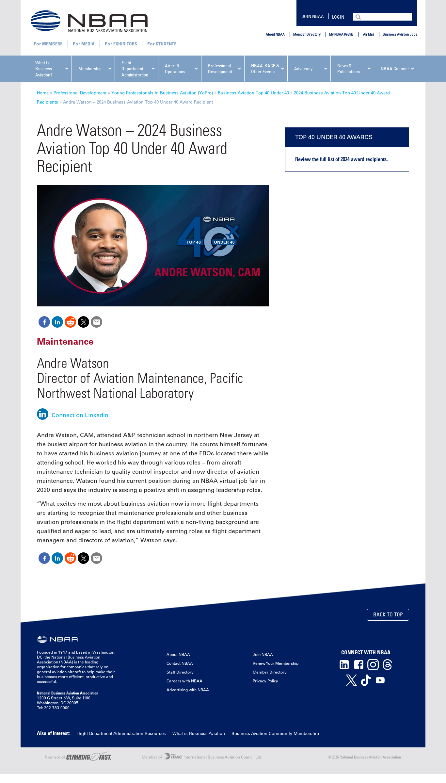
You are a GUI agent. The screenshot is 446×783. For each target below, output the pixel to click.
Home (43, 92)
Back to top (388, 614)
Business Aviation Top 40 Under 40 (253, 92)
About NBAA (275, 34)
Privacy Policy (265, 680)
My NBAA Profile (341, 34)
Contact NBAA (180, 663)
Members (52, 43)
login (338, 17)
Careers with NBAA (184, 680)
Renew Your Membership (275, 663)
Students (166, 43)
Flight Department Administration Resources (121, 733)
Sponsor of (55, 756)
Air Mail (368, 34)
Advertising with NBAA (188, 689)
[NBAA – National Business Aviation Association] (89, 20)
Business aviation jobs (400, 34)
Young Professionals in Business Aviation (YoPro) (162, 92)
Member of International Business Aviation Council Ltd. (202, 756)
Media (88, 43)
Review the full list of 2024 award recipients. (341, 159)
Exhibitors (125, 43)
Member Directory (307, 34)
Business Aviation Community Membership (275, 733)
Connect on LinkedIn (80, 415)
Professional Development (80, 92)
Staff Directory (180, 672)
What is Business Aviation (198, 733)
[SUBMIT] (359, 16)
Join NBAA (313, 16)
